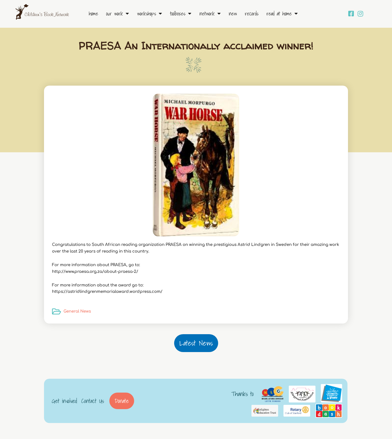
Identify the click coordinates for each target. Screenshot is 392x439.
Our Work (114, 13)
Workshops (146, 13)
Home (93, 13)
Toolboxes (177, 13)
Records (251, 13)
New (233, 13)
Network (207, 13)
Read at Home (279, 13)
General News (77, 311)
